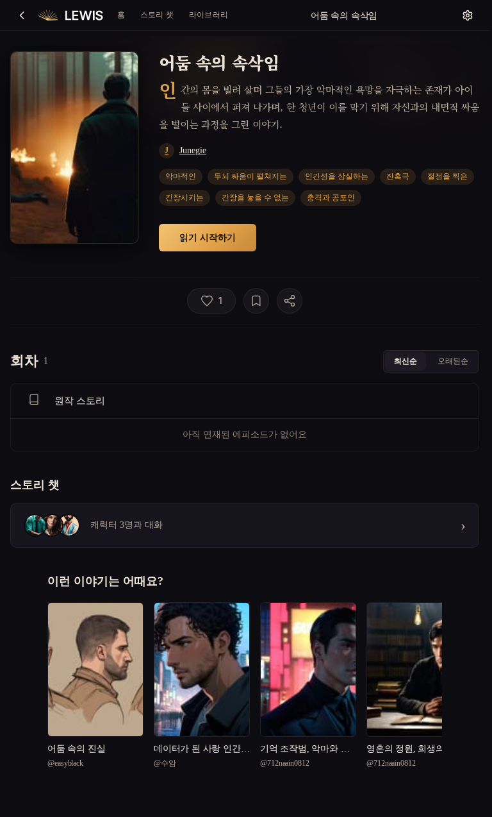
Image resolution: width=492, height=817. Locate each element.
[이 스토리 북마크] (256, 301)
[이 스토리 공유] (289, 301)
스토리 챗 (157, 14)
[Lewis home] (70, 15)
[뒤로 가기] (22, 15)
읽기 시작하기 (207, 237)
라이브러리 (208, 14)
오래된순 (453, 361)
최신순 (405, 361)
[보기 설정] (468, 15)
